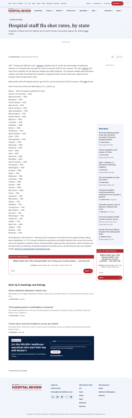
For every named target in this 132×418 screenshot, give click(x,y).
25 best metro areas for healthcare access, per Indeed (33, 323)
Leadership (38, 11)
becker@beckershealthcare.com (61, 392)
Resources (108, 11)
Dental (38, 3)
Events (118, 11)
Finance (48, 11)
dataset (40, 65)
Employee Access (100, 414)
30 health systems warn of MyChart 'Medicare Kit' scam (109, 206)
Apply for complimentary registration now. (32, 249)
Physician (57, 3)
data (86, 31)
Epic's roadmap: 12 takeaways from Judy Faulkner (107, 164)
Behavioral (49, 3)
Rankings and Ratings (16, 19)
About (88, 3)
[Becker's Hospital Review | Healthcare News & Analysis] (20, 10)
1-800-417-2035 (55, 388)
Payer (43, 3)
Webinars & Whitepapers (107, 392)
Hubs (93, 11)
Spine (33, 3)
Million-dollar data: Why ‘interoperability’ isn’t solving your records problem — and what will (51, 261)
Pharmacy (64, 3)
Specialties (83, 11)
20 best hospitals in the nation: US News (108, 151)
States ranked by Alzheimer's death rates (28, 290)
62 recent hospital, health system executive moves (109, 218)
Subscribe (116, 3)
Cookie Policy (73, 414)
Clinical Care (71, 11)
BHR (10, 3)
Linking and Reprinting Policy (85, 414)
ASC (29, 3)
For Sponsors (96, 3)
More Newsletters (56, 356)
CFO (26, 3)
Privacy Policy (69, 348)
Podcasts (102, 395)
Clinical (14, 3)
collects (85, 68)
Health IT (20, 3)
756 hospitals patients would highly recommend (31, 307)
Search (108, 3)
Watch (87, 271)
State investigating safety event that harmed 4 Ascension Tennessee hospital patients (109, 136)
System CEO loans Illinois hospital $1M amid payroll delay (109, 231)
